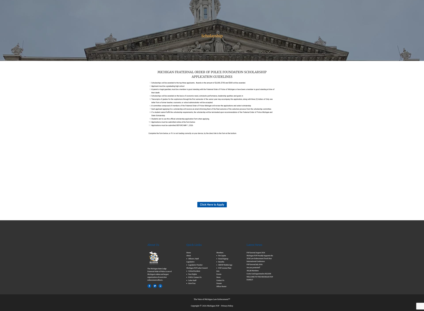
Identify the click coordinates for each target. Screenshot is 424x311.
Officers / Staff (193, 259)
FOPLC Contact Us (195, 277)
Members (226, 8)
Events (218, 274)
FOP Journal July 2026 (254, 264)
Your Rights (192, 274)
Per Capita (222, 256)
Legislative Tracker (195, 265)
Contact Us (247, 8)
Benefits (221, 262)
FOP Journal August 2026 (256, 253)
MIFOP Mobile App (225, 265)
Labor (197, 8)
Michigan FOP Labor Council (197, 268)
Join (237, 8)
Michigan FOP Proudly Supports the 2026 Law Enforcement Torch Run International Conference (260, 258)
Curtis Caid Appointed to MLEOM (259, 274)
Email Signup (223, 259)
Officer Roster (221, 286)
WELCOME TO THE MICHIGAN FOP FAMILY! (260, 278)
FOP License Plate (224, 268)
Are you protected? (253, 268)
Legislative (184, 8)
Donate (219, 283)
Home (163, 8)
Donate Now (261, 8)
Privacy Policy (227, 306)
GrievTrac (192, 283)
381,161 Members (253, 271)
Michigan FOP (213, 306)
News (218, 277)
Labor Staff (192, 280)
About (172, 8)
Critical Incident (194, 271)
